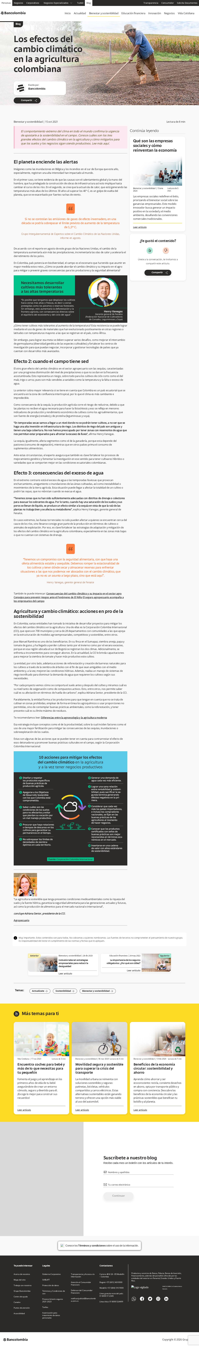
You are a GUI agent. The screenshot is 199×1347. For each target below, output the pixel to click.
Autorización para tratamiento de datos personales (51, 1315)
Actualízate (40, 991)
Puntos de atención (22, 1308)
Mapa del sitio (19, 1280)
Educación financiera (133, 13)
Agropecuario (21, 920)
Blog (88, 2)
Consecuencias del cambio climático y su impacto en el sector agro (84, 593)
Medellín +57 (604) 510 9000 (111, 1288)
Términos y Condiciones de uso (53, 1292)
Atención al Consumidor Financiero (81, 1283)
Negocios (18, 2)
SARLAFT (46, 1280)
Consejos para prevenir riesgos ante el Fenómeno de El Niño (48, 597)
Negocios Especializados (58, 2)
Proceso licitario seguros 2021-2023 (52, 1300)
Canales (17, 1302)
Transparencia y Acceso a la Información (82, 1275)
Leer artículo (140, 227)
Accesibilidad (19, 1313)
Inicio (68, 13)
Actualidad (80, 13)
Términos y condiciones (92, 1245)
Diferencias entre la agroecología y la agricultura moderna (74, 717)
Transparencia (150, 2)
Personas (6, 2)
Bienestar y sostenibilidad (103, 13)
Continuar (118, 1196)
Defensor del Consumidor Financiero (82, 1291)
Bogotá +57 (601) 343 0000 (111, 1282)
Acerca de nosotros (22, 1274)
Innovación (154, 13)
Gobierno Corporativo (51, 1274)
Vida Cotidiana (186, 13)
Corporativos (32, 2)
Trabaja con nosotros (23, 1285)
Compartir (29, 100)
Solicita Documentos (187, 2)
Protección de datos (50, 1285)
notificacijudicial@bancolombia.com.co (83, 1299)
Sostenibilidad (65, 991)
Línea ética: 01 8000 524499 (111, 1301)
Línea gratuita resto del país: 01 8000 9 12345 (111, 1294)
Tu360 (80, 2)
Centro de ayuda (21, 1296)
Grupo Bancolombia (22, 1291)
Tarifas (45, 1307)
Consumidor (167, 2)
